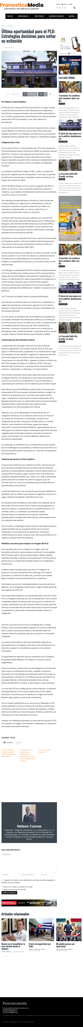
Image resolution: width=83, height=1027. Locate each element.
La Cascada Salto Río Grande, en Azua (68, 175)
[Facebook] (57, 8)
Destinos (61, 179)
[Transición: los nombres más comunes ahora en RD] (70, 87)
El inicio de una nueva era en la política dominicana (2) (70, 136)
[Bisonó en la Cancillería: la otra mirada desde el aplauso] (14, 929)
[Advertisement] (29, 782)
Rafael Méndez (6, 952)
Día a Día (61, 103)
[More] (50, 94)
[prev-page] (3, 956)
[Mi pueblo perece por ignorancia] (68, 929)
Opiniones (10, 26)
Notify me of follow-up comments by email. (18, 887)
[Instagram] (60, 8)
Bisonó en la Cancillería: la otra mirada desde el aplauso (13, 946)
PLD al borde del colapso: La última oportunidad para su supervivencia (9, 753)
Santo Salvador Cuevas (37, 949)
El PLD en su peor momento (44, 751)
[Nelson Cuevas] (29, 813)
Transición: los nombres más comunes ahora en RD (69, 98)
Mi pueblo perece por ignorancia (65, 945)
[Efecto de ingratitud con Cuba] (41, 929)
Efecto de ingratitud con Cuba (40, 945)
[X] (65, 8)
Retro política (63, 141)
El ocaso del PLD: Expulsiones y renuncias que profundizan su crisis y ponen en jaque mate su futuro (27, 755)
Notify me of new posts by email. (15, 889)
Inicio (3, 26)
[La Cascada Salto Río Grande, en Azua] (70, 165)
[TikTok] (62, 8)
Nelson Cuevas (29, 826)
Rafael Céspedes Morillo (64, 949)
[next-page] (6, 956)
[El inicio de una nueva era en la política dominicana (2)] (70, 125)
